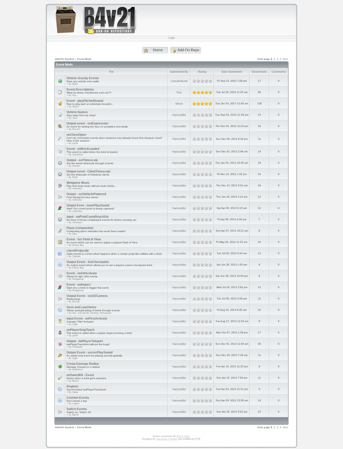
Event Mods (84, 59)
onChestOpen (76, 135)
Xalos (75, 392)
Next (285, 59)
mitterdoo (77, 188)
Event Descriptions (80, 89)
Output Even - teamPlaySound (88, 205)
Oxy (74, 95)
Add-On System (64, 59)
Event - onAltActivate (82, 273)
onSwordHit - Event (80, 375)
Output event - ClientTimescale (88, 171)
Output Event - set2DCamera (87, 296)
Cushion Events (78, 397)
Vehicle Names (77, 112)
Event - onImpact (79, 284)
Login (171, 37)
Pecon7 (76, 129)
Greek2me (77, 154)
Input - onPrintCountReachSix (88, 216)
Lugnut (75, 403)
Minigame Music (78, 183)
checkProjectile (78, 250)
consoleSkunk (179, 80)
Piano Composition (80, 228)
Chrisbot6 (77, 347)
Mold (74, 177)
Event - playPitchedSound (85, 101)
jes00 (75, 143)
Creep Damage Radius (83, 364)
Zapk (75, 324)
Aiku (74, 234)
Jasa (74, 118)
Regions (72, 386)
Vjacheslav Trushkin (166, 439)
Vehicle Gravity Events (83, 78)
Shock (75, 106)
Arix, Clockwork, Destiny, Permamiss (91, 313)
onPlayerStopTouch (80, 330)
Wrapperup (78, 279)
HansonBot (179, 114)
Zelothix (76, 256)
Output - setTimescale (82, 160)
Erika (75, 84)
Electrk (76, 301)
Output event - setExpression (87, 123)
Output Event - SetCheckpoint (88, 262)
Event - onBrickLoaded (83, 149)
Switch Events (77, 409)
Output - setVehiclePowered (86, 194)
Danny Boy (78, 245)
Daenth (76, 166)
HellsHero (77, 369)
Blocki (75, 381)
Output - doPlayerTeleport (85, 341)
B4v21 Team (183, 436)
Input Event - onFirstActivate (87, 318)
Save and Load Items (81, 307)
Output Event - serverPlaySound (89, 352)
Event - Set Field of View (84, 239)
